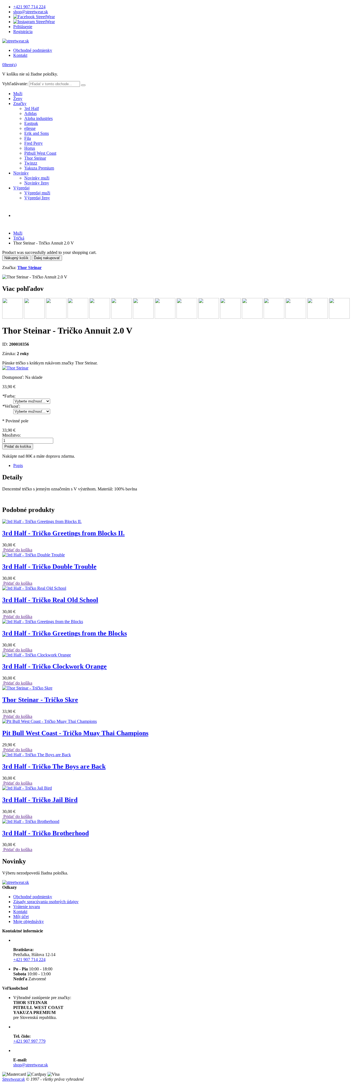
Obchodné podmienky (32, 50)
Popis (18, 465)
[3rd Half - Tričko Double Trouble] (33, 554)
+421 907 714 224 (29, 6)
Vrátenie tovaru (26, 906)
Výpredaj (21, 188)
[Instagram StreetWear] (34, 21)
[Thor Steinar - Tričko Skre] (27, 688)
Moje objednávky (28, 921)
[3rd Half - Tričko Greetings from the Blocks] (42, 621)
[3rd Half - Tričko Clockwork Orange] (36, 655)
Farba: (8, 396)
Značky (19, 103)
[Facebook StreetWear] (34, 16)
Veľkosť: (11, 406)
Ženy (17, 98)
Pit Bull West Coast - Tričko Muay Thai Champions (75, 733)
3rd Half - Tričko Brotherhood (45, 833)
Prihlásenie (22, 26)
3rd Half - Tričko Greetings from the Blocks (64, 633)
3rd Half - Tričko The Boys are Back (54, 766)
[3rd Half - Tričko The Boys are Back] (36, 754)
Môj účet (21, 916)
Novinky (21, 173)
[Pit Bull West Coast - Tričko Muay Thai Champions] (49, 721)
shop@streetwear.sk (30, 11)
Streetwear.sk (13, 1079)
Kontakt (20, 55)
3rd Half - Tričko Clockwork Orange (54, 666)
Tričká (18, 238)
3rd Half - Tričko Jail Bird (39, 799)
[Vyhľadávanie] (83, 85)
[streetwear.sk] (15, 41)
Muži (17, 93)
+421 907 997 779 (29, 1041)
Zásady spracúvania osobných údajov (46, 901)
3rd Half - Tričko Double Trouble (49, 566)
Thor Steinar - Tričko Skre (40, 699)
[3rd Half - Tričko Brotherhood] (30, 821)
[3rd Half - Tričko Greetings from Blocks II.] (42, 521)
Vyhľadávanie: (15, 83)
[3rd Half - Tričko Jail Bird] (27, 788)
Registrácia (23, 31)
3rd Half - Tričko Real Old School (50, 599)
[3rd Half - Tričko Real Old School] (34, 588)
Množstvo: (11, 435)
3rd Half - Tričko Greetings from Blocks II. (63, 533)
